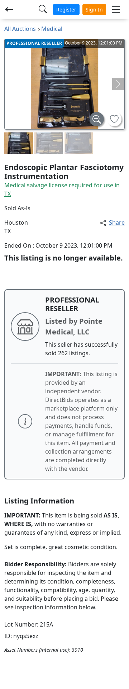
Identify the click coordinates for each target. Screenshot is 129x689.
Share (117, 222)
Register (66, 9)
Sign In (94, 9)
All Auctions (20, 29)
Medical (51, 29)
